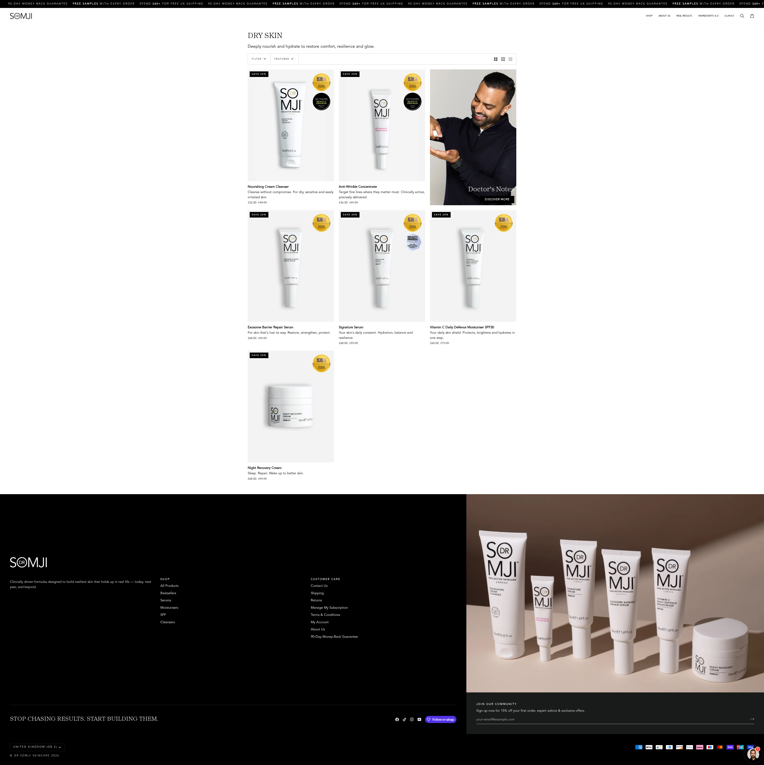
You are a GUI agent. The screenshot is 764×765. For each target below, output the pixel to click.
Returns (316, 600)
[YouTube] (419, 719)
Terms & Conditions (325, 614)
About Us (318, 629)
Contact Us (319, 585)
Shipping (317, 593)
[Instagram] (412, 719)
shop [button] (165, 579)
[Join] (750, 719)
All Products (169, 585)
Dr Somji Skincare (32, 756)
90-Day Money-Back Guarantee (334, 636)
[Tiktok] (404, 719)
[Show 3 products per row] (503, 59)
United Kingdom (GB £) (35, 747)
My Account (320, 622)
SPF (163, 614)
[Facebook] (397, 719)
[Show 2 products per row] (495, 59)
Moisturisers (169, 607)
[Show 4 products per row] (511, 59)
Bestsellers (168, 593)
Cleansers (167, 622)
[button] (649, 16)
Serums (165, 600)
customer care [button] (325, 579)
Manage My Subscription (329, 607)
